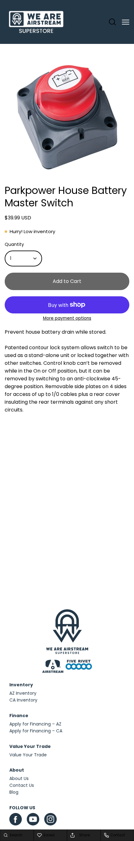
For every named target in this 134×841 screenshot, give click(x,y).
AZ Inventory (22, 693)
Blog (13, 792)
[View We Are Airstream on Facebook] (15, 819)
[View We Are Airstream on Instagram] (50, 821)
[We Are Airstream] (36, 22)
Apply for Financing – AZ (35, 724)
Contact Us (21, 785)
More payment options (67, 318)
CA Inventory (23, 700)
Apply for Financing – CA (35, 731)
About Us (19, 778)
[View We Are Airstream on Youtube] (33, 819)
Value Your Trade (28, 755)
